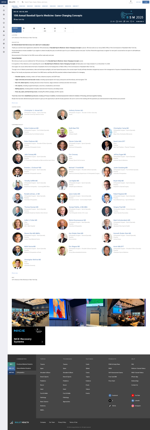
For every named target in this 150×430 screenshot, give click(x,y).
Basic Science (44, 401)
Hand (41, 389)
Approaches (66, 401)
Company (43, 422)
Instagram (138, 406)
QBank (87, 368)
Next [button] (145, 312)
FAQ (132, 364)
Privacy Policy (62, 422)
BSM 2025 (15, 6)
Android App (134, 381)
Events (88, 393)
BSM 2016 (16, 7)
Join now (138, 2)
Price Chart (112, 381)
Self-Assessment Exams (116, 372)
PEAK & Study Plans (114, 364)
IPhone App (134, 377)
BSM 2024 (22, 6)
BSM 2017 (76, 6)
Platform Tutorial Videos (138, 368)
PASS (110, 368)
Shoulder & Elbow (45, 372)
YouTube (137, 395)
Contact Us (134, 385)
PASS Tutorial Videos (137, 372)
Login (145, 2)
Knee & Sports (44, 377)
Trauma (42, 364)
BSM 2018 (68, 6)
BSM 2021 (45, 6)
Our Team (52, 422)
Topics (88, 377)
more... (42, 410)
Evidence (88, 381)
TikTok (114, 406)
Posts (87, 385)
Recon (42, 385)
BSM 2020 (53, 6)
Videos (88, 389)
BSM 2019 (61, 6)
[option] (30, 312)
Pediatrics (43, 381)
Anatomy (42, 406)
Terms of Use (73, 422)
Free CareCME (113, 377)
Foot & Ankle (44, 393)
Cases (87, 372)
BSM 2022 (38, 6)
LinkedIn (137, 400)
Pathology (43, 397)
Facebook (115, 395)
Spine (41, 368)
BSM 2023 (30, 6)
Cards (87, 364)
